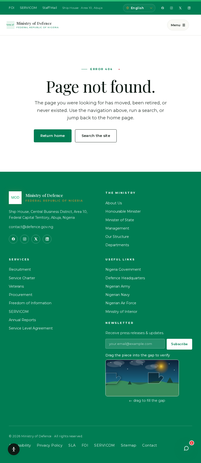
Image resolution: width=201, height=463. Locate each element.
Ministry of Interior (121, 311)
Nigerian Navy (117, 294)
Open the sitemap (144, 136)
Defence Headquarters (125, 278)
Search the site (96, 136)
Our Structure (117, 236)
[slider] (113, 378)
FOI (11, 8)
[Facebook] (162, 8)
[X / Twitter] (180, 8)
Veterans (16, 286)
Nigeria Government (123, 269)
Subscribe (179, 344)
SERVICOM (28, 8)
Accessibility (20, 445)
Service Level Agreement (31, 328)
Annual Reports (22, 320)
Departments (117, 245)
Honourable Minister (123, 211)
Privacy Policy (50, 445)
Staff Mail (49, 8)
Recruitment (20, 269)
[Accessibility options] (14, 449)
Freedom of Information (30, 303)
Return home (52, 136)
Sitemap (128, 445)
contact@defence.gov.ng (31, 227)
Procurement (20, 294)
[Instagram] (171, 8)
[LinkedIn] (189, 8)
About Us (113, 203)
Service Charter (22, 278)
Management (117, 228)
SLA (71, 445)
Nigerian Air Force (120, 303)
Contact (149, 445)
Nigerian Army (117, 286)
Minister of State (119, 220)
